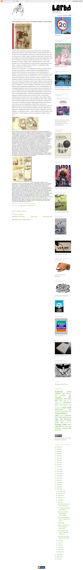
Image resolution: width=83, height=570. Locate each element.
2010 (58, 482)
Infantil (61, 417)
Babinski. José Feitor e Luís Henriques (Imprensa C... (63, 527)
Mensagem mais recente (18, 216)
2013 (58, 475)
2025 (58, 449)
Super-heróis (65, 426)
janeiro (60, 551)
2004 (58, 559)
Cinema (56, 402)
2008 (58, 487)
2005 (58, 556)
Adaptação (58, 393)
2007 (58, 489)
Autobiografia (22, 205)
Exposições (58, 411)
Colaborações (67, 402)
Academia (59, 392)
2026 (58, 447)
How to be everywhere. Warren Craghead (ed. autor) (64, 519)
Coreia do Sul (61, 404)
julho (59, 502)
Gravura (61, 415)
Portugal (58, 425)
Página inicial (34, 216)
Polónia (66, 422)
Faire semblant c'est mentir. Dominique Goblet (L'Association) (32, 21)
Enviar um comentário (17, 214)
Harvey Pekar (38, 75)
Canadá (60, 400)
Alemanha (68, 393)
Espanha (57, 408)
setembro (60, 497)
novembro (61, 493)
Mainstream (67, 419)
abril (59, 545)
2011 (58, 480)
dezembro (61, 491)
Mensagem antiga (47, 216)
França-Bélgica (31, 205)
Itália (67, 417)
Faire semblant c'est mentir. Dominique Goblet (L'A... (63, 532)
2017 (58, 467)
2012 (58, 478)
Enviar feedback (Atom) (24, 219)
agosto (60, 500)
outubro (60, 495)
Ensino (65, 405)
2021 (58, 458)
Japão (57, 419)
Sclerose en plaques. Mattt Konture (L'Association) (63, 513)
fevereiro (60, 549)
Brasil (69, 399)
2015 (58, 471)
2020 (58, 460)
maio (59, 543)
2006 (58, 554)
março (60, 547)
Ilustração (68, 415)
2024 (58, 451)
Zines (56, 430)
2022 (58, 455)
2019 (58, 462)
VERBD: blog (61, 523)
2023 (58, 453)
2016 (58, 469)
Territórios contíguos (61, 428)
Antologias (58, 397)
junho (59, 540)
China (68, 400)
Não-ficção (61, 420)
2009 (58, 484)
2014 (58, 473)
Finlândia (66, 411)
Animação (63, 395)
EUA (64, 408)
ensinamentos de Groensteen (39, 198)
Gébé (41, 59)
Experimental (59, 409)
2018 (58, 464)
